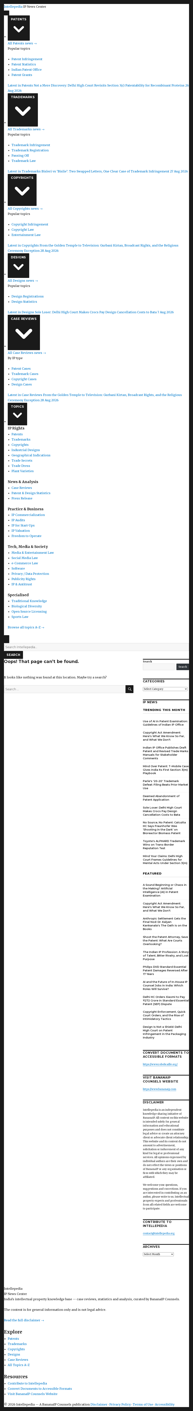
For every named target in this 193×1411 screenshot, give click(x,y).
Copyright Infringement (29, 224)
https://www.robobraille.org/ (160, 1064)
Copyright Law (22, 229)
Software (18, 568)
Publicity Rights (23, 579)
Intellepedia (13, 6)
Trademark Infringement (30, 145)
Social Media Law (24, 558)
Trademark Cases (24, 374)
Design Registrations (27, 296)
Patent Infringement (26, 59)
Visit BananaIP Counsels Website (32, 1394)
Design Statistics (24, 301)
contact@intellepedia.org (159, 1233)
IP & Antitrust (21, 584)
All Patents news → (22, 43)
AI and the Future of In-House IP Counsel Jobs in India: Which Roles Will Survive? (165, 985)
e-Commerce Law (24, 563)
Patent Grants (21, 75)
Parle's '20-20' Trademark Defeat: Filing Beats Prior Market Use (165, 784)
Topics (17, 406)
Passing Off (20, 155)
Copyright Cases (24, 379)
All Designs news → (23, 280)
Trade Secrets (21, 460)
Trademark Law (23, 161)
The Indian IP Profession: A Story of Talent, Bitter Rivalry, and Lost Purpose (166, 955)
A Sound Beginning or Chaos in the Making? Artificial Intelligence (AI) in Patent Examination (165, 890)
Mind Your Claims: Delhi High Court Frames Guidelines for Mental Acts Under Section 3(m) (165, 859)
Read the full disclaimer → (24, 1320)
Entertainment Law (26, 235)
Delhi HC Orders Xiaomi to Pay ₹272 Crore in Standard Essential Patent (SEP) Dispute (166, 1000)
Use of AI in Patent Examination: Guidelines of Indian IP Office (165, 723)
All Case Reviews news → (27, 353)
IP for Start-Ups (23, 525)
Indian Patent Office (26, 69)
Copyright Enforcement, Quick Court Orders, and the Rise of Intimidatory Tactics (164, 1015)
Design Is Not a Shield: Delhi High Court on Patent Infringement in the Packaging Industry (164, 1032)
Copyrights (22, 178)
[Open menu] (6, 13)
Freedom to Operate (26, 536)
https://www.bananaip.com (159, 1089)
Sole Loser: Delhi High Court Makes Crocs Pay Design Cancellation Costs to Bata (162, 811)
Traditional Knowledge (29, 601)
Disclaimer (98, 1404)
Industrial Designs (25, 450)
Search (13, 655)
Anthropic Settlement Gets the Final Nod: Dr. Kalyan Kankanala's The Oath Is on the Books (165, 924)
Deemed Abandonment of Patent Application (161, 797)
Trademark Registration (30, 150)
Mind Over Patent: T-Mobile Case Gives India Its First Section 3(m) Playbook (166, 770)
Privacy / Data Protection (30, 574)
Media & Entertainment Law (32, 553)
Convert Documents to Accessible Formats (40, 1389)
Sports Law (19, 617)
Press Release (21, 498)
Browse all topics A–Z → (26, 627)
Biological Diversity (26, 606)
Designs (18, 257)
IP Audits (18, 520)
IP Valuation (20, 531)
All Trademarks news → (26, 129)
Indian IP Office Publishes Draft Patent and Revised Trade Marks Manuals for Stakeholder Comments (165, 753)
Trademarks (23, 97)
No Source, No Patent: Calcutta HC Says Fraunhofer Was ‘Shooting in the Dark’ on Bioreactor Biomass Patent (164, 828)
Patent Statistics (23, 64)
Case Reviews (24, 319)
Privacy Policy (120, 1404)
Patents (19, 19)
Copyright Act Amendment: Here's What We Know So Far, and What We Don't (164, 736)
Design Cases (21, 384)
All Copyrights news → (25, 208)
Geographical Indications (31, 455)
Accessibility (165, 1404)
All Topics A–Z (19, 1365)
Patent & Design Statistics (31, 493)
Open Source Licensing (29, 611)
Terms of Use (143, 1404)
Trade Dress (20, 466)
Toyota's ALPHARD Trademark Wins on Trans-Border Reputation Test (164, 844)
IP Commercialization (28, 515)
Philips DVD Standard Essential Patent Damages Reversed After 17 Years (165, 970)
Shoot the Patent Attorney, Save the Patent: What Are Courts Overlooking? (165, 940)
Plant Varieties (22, 471)
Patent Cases (21, 368)
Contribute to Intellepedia (27, 1383)
